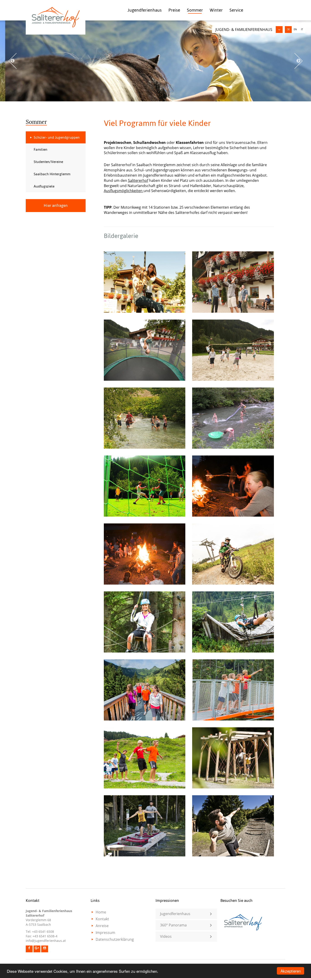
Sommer (195, 10)
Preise (174, 10)
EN (295, 29)
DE (288, 29)
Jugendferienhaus (144, 10)
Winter (216, 10)
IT (302, 29)
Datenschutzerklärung (115, 939)
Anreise (102, 925)
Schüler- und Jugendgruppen (57, 137)
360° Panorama (173, 925)
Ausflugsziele (44, 186)
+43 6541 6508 (43, 931)
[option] (155, 60)
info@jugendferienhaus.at (46, 940)
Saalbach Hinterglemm (52, 174)
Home (101, 912)
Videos (166, 936)
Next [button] (298, 61)
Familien (40, 149)
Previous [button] (12, 61)
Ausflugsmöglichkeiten (123, 190)
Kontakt (102, 918)
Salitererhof (138, 180)
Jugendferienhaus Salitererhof (55, 17)
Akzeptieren (290, 971)
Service (236, 10)
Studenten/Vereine (48, 161)
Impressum (105, 932)
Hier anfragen (56, 205)
